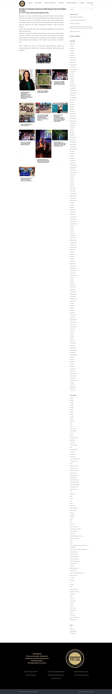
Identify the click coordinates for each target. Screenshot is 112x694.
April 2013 (72, 382)
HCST (71, 522)
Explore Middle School (74, 507)
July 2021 (72, 177)
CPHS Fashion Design (74, 470)
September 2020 (73, 200)
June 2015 (72, 333)
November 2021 (73, 167)
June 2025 (72, 76)
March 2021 (72, 186)
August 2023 (72, 125)
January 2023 (72, 139)
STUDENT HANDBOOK (30, 675)
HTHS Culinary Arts (74, 551)
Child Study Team (73, 444)
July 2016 (72, 303)
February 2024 (73, 113)
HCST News (81, 691)
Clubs (71, 447)
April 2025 (72, 81)
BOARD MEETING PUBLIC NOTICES (56, 675)
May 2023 (72, 130)
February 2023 (73, 137)
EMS (71, 500)
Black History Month (74, 437)
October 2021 (73, 170)
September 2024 (73, 97)
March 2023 (72, 134)
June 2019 (72, 226)
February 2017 (73, 287)
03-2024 (71, 400)
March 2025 (72, 83)
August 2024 (72, 99)
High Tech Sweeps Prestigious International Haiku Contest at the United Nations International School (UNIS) (59, 118)
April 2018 (72, 258)
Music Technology (73, 589)
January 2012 (72, 389)
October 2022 (73, 146)
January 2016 (72, 317)
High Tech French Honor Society (76, 536)
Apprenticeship (73, 430)
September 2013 (73, 380)
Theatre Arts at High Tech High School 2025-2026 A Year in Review (59, 83)
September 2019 (73, 223)
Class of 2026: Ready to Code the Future (26, 125)
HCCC (71, 519)
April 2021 (72, 184)
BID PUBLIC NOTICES (56, 678)
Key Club (72, 584)
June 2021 (72, 179)
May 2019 (72, 228)
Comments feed (73, 631)
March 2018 (72, 261)
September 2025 (73, 69)
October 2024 (73, 95)
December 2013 (73, 373)
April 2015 (72, 338)
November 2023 (73, 120)
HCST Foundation (73, 531)
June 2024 (72, 104)
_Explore (71, 398)
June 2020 (72, 202)
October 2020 (73, 198)
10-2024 (71, 416)
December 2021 (73, 165)
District (28, 12)
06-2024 (71, 407)
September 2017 (73, 275)
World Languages (73, 619)
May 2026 (72, 50)
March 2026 (72, 55)
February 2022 (73, 160)
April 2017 (72, 282)
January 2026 (72, 60)
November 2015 (73, 322)
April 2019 (72, 230)
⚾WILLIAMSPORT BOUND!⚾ (76, 17)
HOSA (71, 540)
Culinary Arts (72, 493)
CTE (71, 491)
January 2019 (72, 237)
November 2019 (73, 219)
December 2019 (73, 216)
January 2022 (72, 163)
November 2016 (73, 294)
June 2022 (72, 151)
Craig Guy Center (73, 489)
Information (72, 577)
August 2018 (72, 249)
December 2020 (73, 193)
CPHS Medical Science (74, 479)
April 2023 (72, 132)
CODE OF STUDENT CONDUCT (31, 671)
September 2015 (73, 326)
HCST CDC (72, 524)
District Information (50, 2)
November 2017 (73, 270)
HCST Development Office (75, 529)
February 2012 (73, 387)
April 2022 (72, 156)
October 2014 (73, 352)
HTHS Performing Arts (74, 556)
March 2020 (72, 209)
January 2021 (72, 191)
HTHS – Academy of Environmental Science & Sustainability (79, 546)
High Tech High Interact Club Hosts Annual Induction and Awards (26, 179)
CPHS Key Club (73, 472)
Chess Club (72, 442)
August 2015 (72, 329)
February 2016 (73, 315)
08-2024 (71, 412)
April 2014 (72, 364)
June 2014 (72, 359)
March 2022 (72, 158)
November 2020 (73, 195)
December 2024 (73, 90)
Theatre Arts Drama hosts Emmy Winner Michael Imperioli (26, 143)
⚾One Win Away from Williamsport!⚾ (78, 20)
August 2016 (72, 301)
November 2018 (73, 242)
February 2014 (73, 368)
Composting (72, 451)
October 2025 (73, 67)
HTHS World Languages (75, 561)
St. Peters (72, 598)
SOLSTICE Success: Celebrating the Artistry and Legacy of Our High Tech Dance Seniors (60, 144)
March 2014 (72, 366)
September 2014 (73, 354)
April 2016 (72, 310)
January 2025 (72, 88)
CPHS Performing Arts (74, 482)
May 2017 (72, 279)
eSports (71, 503)
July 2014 (72, 357)
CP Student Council (74, 461)
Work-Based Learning (74, 617)
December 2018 (73, 240)
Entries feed (72, 629)
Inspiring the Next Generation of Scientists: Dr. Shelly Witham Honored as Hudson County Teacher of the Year (27, 95)
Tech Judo (72, 603)
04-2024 (71, 402)
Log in (71, 627)
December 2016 (73, 291)
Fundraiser (72, 517)
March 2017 (72, 284)
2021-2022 (72, 421)
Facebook (86, 691)
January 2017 (72, 289)
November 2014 (73, 350)
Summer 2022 (72, 601)
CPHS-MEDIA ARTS (74, 486)
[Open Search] (92, 4)
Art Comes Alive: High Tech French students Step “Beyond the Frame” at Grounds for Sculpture (42, 117)
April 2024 (72, 109)
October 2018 (73, 244)
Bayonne (71, 435)
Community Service (74, 449)
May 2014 (72, 361)
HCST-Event (72, 533)
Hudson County (73, 570)
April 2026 (72, 53)
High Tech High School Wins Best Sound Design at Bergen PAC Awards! (43, 161)
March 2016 (72, 312)
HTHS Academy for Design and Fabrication (78, 549)
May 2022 (72, 153)
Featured (32, 12)
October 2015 (73, 324)
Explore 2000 (72, 505)
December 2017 (73, 268)
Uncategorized (73, 610)
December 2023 (73, 118)
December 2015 (73, 319)
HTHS (47, 12)
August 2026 (72, 43)
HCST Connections (74, 526)
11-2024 (71, 419)
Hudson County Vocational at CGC (77, 572)
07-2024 (71, 409)
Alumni (71, 426)
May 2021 (72, 181)
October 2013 (73, 378)
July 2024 (72, 102)
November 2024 (73, 92)
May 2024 (72, 106)
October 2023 (73, 123)
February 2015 (73, 343)
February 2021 (73, 188)
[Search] (91, 9)
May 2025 (72, 78)
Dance (71, 496)
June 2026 (72, 48)
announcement (73, 428)
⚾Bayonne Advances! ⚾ (75, 31)
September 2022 (73, 149)
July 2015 (72, 331)
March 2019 (72, 233)
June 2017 (72, 277)
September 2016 (73, 298)
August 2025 (72, 71)
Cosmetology (72, 454)
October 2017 (73, 272)
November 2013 (73, 375)
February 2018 (73, 263)
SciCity (71, 596)
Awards (71, 433)
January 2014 (72, 371)
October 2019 (73, 221)
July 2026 (72, 46)
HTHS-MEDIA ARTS (74, 568)
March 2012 (72, 385)
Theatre (71, 605)
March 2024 (72, 111)
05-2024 (71, 405)
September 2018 (73, 247)
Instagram (72, 579)
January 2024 (72, 116)
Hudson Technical (73, 575)
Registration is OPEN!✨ (75, 23)
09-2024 (71, 414)
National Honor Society (74, 591)
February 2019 (73, 235)
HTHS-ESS (72, 565)
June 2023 (72, 127)
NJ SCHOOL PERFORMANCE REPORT (56, 671)
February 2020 (73, 212)
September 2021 (73, 172)
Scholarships (72, 594)
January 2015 (72, 345)
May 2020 (72, 205)
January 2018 (72, 265)
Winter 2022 (72, 615)
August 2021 (72, 174)
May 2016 (72, 308)
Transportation (73, 608)
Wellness (72, 612)
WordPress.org (73, 633)
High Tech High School (40, 12)
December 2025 (73, 62)
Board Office (72, 440)
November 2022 (73, 144)
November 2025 (73, 64)
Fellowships (72, 515)
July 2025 (72, 74)
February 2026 (73, 57)
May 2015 (72, 336)
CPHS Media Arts (73, 477)
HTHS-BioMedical (73, 563)
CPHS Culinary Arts (74, 465)
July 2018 (72, 251)
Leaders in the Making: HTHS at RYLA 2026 (42, 91)
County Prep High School (75, 458)
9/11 (71, 423)
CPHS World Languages (75, 484)
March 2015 (72, 340)
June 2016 (72, 305)
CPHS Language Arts (74, 475)
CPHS (71, 463)
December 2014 (73, 347)
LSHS (71, 587)
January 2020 (72, 214)
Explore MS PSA (73, 510)
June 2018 (72, 254)
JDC (71, 582)
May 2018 (72, 256)
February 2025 (73, 85)
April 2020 (72, 207)
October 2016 (73, 296)
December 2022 (73, 141)
